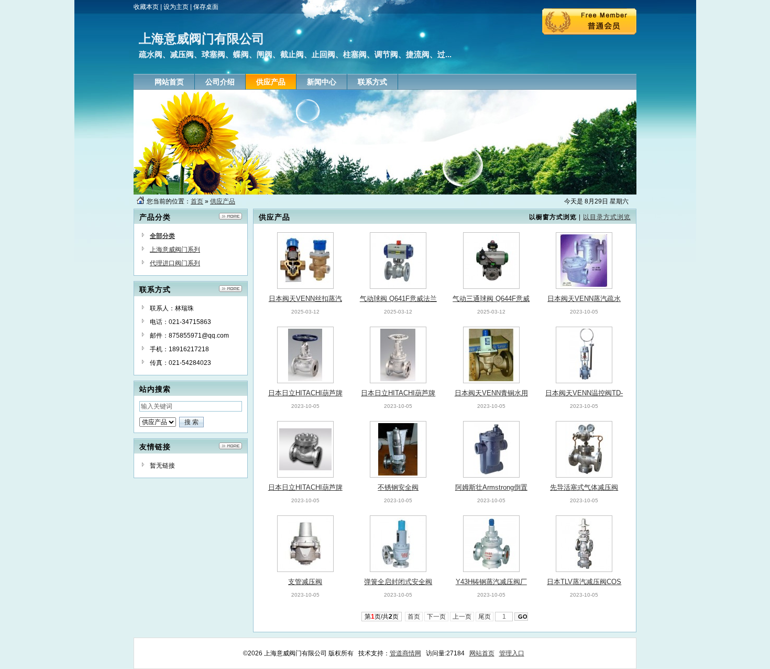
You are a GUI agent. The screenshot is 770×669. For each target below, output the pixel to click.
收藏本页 (146, 6)
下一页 (436, 616)
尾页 (484, 616)
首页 (197, 201)
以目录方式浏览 (607, 217)
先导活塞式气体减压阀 (584, 487)
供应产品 (222, 201)
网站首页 (481, 653)
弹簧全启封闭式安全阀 (398, 582)
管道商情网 (405, 653)
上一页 (462, 616)
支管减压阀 (305, 582)
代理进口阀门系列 (175, 263)
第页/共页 (382, 616)
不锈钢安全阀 (398, 487)
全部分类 (162, 236)
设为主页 (176, 6)
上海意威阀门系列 (175, 249)
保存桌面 (205, 6)
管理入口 (511, 653)
